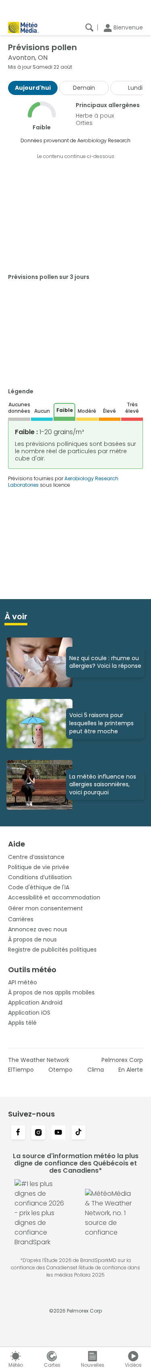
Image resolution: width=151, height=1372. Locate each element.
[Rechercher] (89, 27)
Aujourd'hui (33, 88)
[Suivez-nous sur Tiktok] (78, 1133)
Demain (84, 88)
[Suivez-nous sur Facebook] (18, 1133)
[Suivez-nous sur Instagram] (38, 1133)
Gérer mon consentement (45, 908)
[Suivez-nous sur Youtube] (58, 1133)
